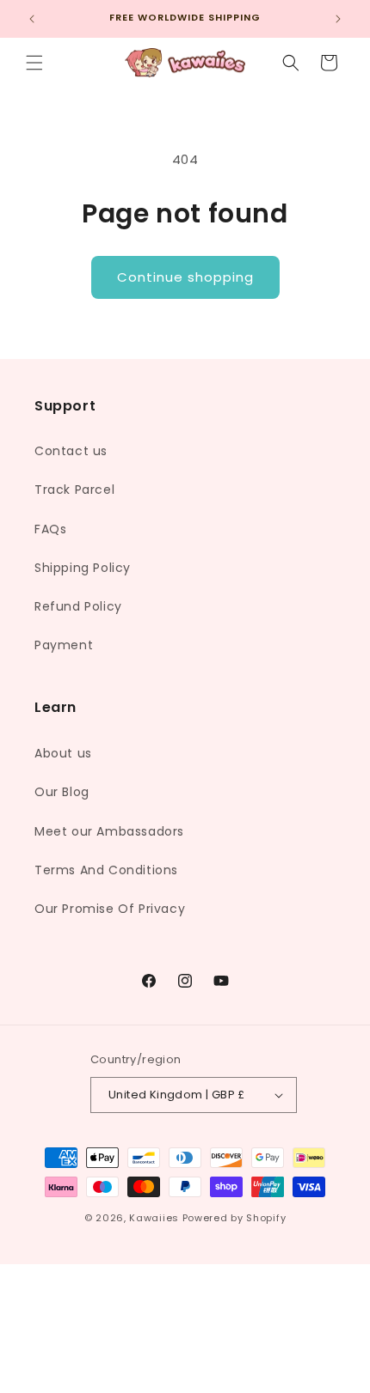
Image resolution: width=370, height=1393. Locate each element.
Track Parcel (74, 489)
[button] (34, 63)
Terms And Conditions (106, 870)
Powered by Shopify (234, 1218)
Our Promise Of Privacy (109, 908)
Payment (63, 645)
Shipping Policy (82, 567)
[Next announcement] (338, 19)
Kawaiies (154, 1218)
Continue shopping (185, 277)
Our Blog (61, 791)
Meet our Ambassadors (109, 831)
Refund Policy (78, 606)
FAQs (50, 529)
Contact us (71, 450)
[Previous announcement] (32, 19)
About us (63, 753)
